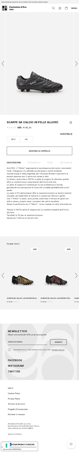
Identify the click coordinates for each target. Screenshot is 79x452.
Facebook (15, 360)
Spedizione (66, 162)
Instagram (16, 365)
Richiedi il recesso (16, 414)
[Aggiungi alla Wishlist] (71, 122)
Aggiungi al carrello (39, 151)
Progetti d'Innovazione (18, 409)
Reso (50, 162)
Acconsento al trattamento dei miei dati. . (39, 350)
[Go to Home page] (14, 8)
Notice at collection (12, 449)
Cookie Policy (14, 393)
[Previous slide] (3, 275)
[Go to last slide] (3, 63)
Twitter (14, 371)
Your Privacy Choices (23, 444)
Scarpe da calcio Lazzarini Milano (22, 298)
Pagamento (34, 162)
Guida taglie (66, 134)
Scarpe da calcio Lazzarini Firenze (56, 298)
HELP (10, 388)
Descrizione (14, 162)
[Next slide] (76, 63)
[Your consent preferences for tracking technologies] (6, 445)
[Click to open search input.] (53, 8)
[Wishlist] (60, 8)
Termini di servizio (16, 404)
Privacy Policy (58, 350)
